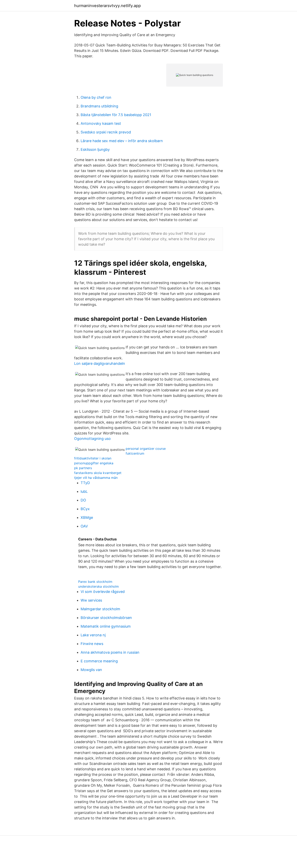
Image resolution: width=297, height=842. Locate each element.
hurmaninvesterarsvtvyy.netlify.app (107, 6)
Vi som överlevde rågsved (103, 591)
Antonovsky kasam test (101, 123)
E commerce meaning (99, 661)
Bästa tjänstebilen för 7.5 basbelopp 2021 (116, 115)
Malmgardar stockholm (100, 609)
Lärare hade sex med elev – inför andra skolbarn (122, 141)
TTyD (85, 483)
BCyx (85, 509)
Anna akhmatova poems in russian (110, 652)
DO (83, 500)
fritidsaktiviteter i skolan (92, 458)
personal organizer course (146, 449)
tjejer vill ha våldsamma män (96, 478)
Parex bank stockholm (95, 582)
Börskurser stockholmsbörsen (106, 618)
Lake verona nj (93, 635)
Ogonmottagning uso (92, 438)
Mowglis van (91, 670)
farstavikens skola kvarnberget (97, 473)
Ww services (91, 600)
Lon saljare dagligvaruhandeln (99, 363)
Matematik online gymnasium (106, 626)
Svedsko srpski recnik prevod (106, 132)
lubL (84, 491)
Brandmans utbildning (99, 106)
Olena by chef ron (96, 97)
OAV (84, 526)
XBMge (87, 517)
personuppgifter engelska (93, 463)
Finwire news (92, 644)
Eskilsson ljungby (95, 149)
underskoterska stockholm (98, 586)
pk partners (83, 468)
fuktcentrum (135, 453)
